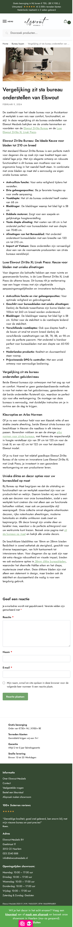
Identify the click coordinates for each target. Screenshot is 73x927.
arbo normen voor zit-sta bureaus (32, 434)
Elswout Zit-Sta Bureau (36, 128)
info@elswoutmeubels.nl (15, 858)
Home (5, 43)
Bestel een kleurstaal (13, 792)
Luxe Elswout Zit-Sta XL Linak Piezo (32, 130)
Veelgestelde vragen (13, 788)
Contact (7, 783)
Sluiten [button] (37, 922)
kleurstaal (11, 914)
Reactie (8, 617)
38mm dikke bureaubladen (50, 561)
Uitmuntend (23, 6)
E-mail (7, 668)
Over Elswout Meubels (14, 778)
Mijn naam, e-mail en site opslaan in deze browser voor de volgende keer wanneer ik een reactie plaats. (37, 684)
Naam (7, 652)
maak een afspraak (37, 914)
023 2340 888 (10, 853)
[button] (66, 21)
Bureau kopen (18, 43)
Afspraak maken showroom (17, 797)
